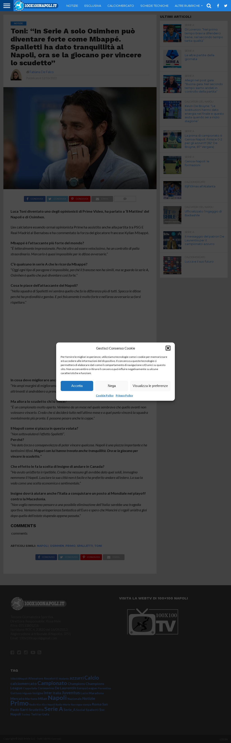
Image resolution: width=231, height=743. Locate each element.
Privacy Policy (124, 395)
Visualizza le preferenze (150, 386)
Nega (112, 386)
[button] (168, 348)
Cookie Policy (104, 395)
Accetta (77, 386)
